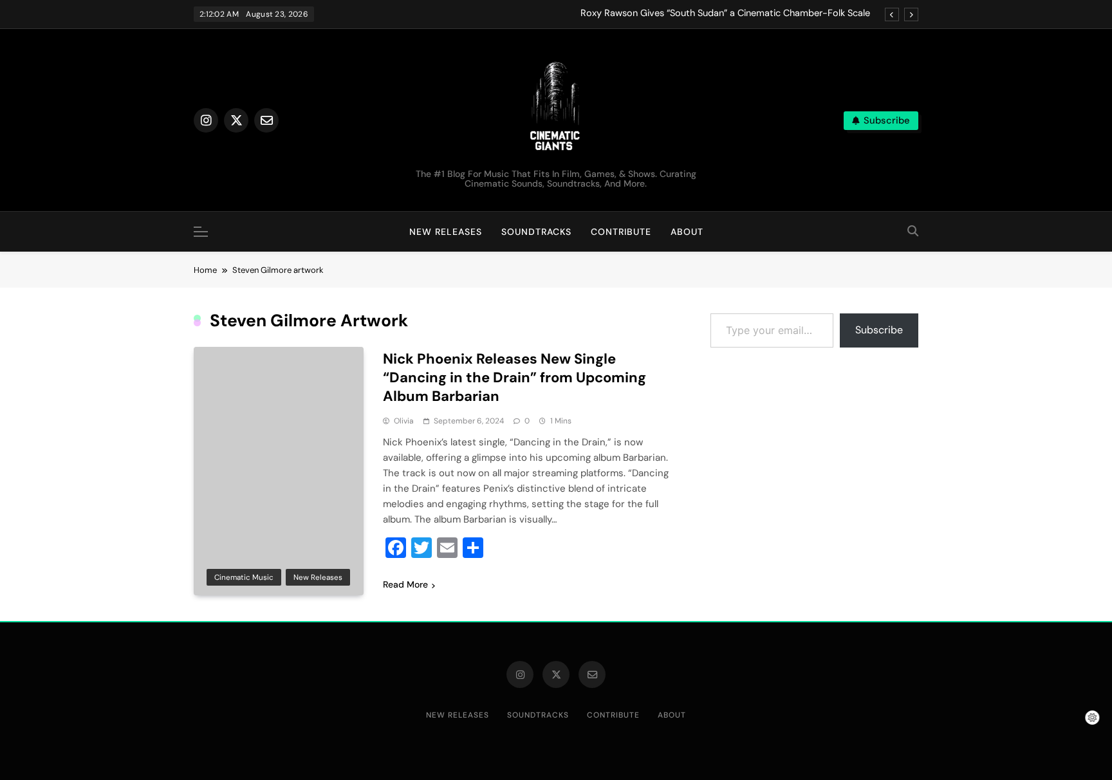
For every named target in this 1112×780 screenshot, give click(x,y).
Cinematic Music (243, 577)
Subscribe (879, 330)
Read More (405, 584)
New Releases (445, 231)
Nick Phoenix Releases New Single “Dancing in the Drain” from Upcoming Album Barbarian (514, 377)
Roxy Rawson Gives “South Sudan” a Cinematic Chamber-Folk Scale (725, 13)
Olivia (404, 421)
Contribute (621, 231)
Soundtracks (536, 231)
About (687, 231)
